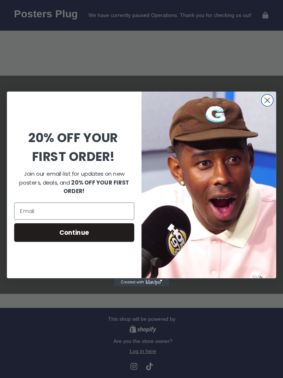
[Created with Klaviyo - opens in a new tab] (141, 282)
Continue (74, 232)
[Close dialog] (267, 100)
